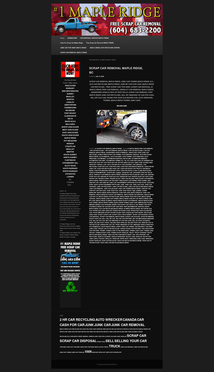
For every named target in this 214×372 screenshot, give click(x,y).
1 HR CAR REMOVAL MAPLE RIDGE (115, 151)
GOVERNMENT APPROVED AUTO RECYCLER (131, 183)
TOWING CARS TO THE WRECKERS (117, 231)
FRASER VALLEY (115, 179)
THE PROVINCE (140, 227)
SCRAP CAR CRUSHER (140, 215)
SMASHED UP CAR (126, 225)
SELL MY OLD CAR (99, 221)
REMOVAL (85, 336)
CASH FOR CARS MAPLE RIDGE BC (132, 167)
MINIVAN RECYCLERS (145, 203)
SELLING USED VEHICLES (118, 223)
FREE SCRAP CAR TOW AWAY (109, 181)
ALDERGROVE (70, 116)
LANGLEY (70, 102)
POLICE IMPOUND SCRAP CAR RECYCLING (107, 213)
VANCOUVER (70, 86)
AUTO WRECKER (138, 157)
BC (126, 161)
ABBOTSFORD (70, 105)
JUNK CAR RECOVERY (104, 187)
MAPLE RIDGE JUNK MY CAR (128, 199)
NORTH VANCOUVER (70, 127)
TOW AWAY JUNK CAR (66, 347)
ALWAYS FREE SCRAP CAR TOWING (109, 155)
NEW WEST (119, 207)
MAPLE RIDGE (101, 193)
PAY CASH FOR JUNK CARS (88, 329)
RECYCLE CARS (128, 329)
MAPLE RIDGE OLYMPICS (104, 201)
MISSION (92, 205)
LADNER (138, 191)
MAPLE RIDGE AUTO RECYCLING (69, 329)
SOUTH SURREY (70, 155)
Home (62, 38)
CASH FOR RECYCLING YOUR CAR (108, 169)
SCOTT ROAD (70, 166)
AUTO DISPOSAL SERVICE (130, 155)
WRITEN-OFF (118, 352)
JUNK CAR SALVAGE (111, 189)
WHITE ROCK (124, 239)
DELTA (91, 175)
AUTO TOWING (127, 157)
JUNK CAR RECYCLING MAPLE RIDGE (140, 187)
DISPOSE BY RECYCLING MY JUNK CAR (134, 175)
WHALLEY (108, 239)
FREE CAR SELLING (127, 179)
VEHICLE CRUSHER (104, 237)
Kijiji (133, 191)
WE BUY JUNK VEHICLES (134, 237)
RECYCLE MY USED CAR (88, 332)
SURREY (70, 94)
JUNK (122, 185)
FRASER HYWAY (103, 179)
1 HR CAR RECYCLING (96, 151)
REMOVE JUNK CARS (95, 336)
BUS (98, 163)
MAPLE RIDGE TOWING (106, 203)
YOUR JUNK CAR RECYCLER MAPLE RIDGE (114, 243)
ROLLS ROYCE (106, 336)
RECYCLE (120, 329)
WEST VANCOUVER (70, 130)
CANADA (100, 165)
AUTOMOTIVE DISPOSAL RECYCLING (119, 159)
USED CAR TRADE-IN (78, 352)
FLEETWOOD (70, 160)
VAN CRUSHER (141, 235)
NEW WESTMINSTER (130, 207)
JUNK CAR (128, 185)
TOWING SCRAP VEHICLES (119, 233)
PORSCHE (99, 329)
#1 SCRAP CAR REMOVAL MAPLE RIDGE (108, 149)
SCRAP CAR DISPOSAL (78, 340)
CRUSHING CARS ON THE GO (142, 173)
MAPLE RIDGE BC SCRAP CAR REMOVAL (109, 195)
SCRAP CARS (101, 341)
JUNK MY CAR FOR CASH (97, 191)
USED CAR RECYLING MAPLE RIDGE (120, 235)
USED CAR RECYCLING (141, 347)
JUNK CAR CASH (138, 185)
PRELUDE (106, 329)
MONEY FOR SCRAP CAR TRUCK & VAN (125, 205)
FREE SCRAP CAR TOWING (128, 181)
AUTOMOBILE (101, 159)
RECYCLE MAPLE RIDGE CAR (142, 329)
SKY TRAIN (116, 225)
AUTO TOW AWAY (116, 157)
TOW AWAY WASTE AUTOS (95, 347)
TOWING (102, 231)
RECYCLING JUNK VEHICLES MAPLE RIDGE (130, 332)
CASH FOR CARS (114, 167)
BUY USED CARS (137, 163)
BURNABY (70, 88)
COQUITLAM (111, 173)
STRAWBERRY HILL (70, 163)
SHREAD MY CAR (106, 225)
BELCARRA (70, 124)
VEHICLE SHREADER (118, 237)
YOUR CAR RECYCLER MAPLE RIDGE (129, 241)
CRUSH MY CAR (127, 173)
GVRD (91, 185)
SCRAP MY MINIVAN (147, 217)
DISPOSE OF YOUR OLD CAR (109, 177)
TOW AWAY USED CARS (80, 347)
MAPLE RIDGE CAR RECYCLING (109, 197)
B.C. (122, 161)
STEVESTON (70, 174)
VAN (133, 235)
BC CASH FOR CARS (134, 161)
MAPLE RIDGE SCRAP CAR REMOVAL (125, 201)
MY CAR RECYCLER (108, 207)
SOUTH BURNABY (70, 168)
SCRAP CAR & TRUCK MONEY (122, 215)
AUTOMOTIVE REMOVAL (139, 159)
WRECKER (95, 352)
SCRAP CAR (107, 215)
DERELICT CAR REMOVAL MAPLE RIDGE (107, 175)
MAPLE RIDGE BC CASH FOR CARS (118, 193)
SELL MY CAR (110, 219)
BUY (102, 163)
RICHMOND (70, 110)
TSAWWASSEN (70, 108)
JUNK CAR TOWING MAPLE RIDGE (129, 189)
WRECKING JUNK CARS (137, 239)
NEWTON (141, 207)
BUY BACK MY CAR (110, 163)
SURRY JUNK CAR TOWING (125, 227)
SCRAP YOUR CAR (95, 219)
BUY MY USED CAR (124, 163)
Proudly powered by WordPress (107, 364)
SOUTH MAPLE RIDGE (108, 227)
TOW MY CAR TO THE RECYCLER (108, 229)
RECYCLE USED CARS (109, 332)
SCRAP (100, 215)
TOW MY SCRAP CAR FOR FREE (130, 229)
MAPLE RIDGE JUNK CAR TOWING (107, 199)
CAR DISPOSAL (138, 165)
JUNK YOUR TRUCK (125, 191)
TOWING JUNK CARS (136, 231)
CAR (104, 165)
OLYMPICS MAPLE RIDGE (132, 209)
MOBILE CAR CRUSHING (103, 205)
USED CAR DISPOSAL (127, 347)
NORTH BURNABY (70, 171)
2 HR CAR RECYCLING (135, 151)
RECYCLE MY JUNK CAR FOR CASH (70, 332)
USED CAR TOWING (65, 352)
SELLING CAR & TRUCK (102, 223)
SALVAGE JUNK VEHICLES (119, 336)
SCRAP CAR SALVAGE (132, 217)
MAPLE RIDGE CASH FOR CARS (130, 197)
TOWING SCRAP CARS (103, 233)
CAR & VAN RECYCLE (114, 165)
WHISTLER (115, 239)
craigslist (118, 173)
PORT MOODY (138, 213)
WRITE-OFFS (109, 352)
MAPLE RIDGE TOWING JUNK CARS (125, 203)
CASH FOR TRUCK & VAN (128, 171)
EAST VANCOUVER (70, 132)
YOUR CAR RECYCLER (109, 241)
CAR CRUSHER (127, 165)
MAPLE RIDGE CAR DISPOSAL (134, 195)
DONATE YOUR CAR (138, 177)
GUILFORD (150, 183)
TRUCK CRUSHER (140, 233)
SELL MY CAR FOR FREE (124, 219)
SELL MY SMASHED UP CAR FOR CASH (118, 221)
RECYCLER (99, 332)
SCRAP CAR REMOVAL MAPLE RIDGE (112, 217)
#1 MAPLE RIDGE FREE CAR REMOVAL (140, 149)
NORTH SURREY (70, 157)
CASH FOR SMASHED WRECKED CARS (107, 171)
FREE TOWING (142, 181)
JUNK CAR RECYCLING (120, 187)
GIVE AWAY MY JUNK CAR (107, 183)
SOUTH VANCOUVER (70, 135)
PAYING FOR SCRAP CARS (121, 211)
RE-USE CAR (113, 329)
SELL (103, 219)
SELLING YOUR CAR (134, 223)
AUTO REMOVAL (104, 157)
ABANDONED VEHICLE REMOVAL (117, 153)
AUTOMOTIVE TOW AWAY (97, 161)
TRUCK (131, 233)
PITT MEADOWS (70, 141)
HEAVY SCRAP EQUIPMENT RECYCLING (107, 185)
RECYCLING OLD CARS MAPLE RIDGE (71, 336)
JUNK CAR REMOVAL (96, 189)
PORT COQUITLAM (128, 213)
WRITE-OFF (102, 352)
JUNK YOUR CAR (112, 191)
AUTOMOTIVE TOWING (113, 161)
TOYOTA (106, 347)
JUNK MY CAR (146, 189)
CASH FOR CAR (103, 167)
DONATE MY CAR (125, 177)
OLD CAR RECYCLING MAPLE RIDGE (111, 209)
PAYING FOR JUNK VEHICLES (102, 211)
